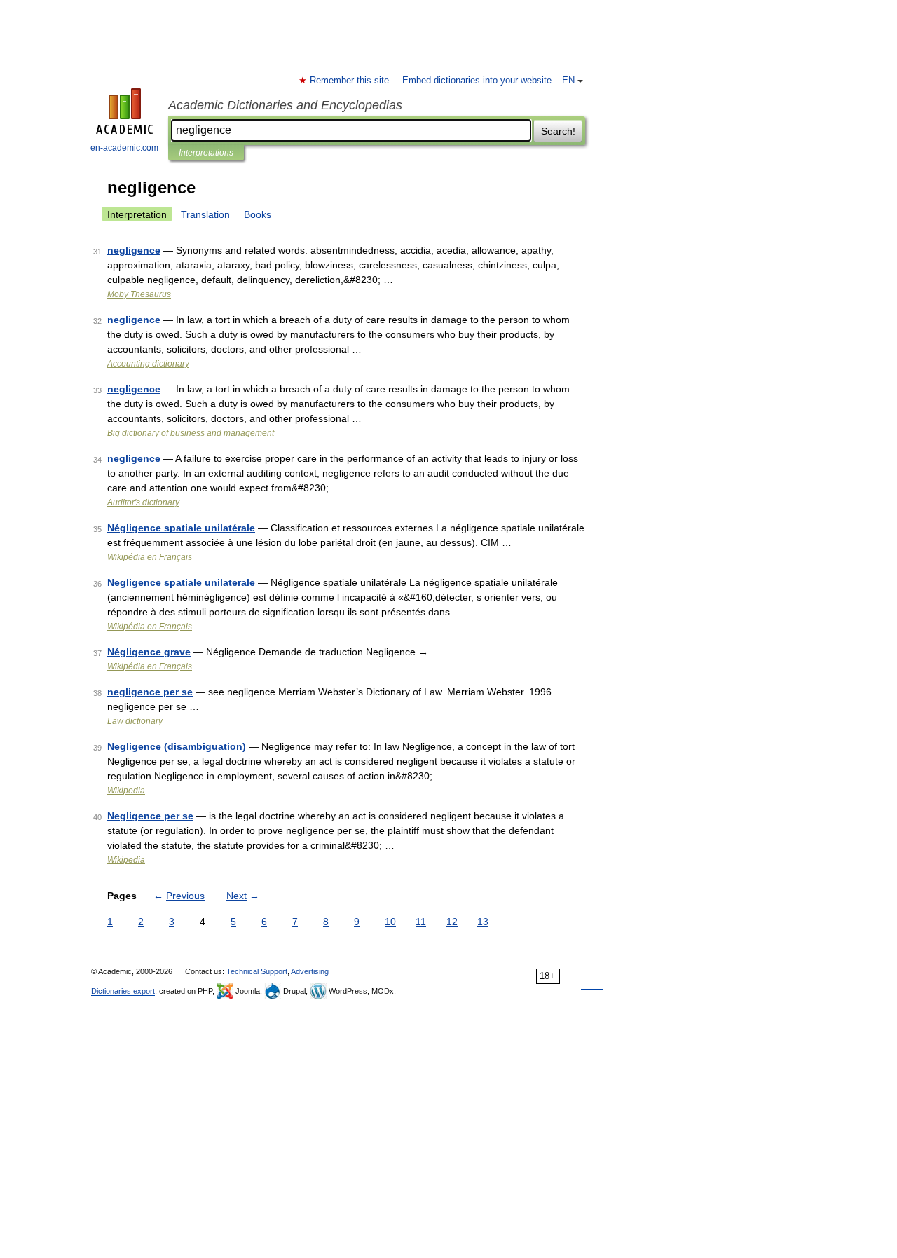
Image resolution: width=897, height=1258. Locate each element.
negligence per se (150, 691)
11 (421, 921)
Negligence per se (150, 815)
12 (452, 921)
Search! (558, 131)
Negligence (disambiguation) (176, 746)
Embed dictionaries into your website (477, 81)
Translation (205, 214)
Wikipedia (126, 790)
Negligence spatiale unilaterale (181, 582)
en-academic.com (124, 148)
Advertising (310, 971)
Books (257, 214)
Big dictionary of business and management (190, 433)
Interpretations (206, 153)
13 (482, 921)
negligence (133, 250)
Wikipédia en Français (149, 557)
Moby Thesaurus (139, 294)
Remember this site (350, 81)
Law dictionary (135, 721)
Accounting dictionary (148, 364)
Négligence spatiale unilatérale (181, 527)
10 (390, 921)
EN (568, 81)
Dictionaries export (123, 991)
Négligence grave (149, 651)
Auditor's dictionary (143, 502)
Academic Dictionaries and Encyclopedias (285, 105)
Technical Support (256, 971)
